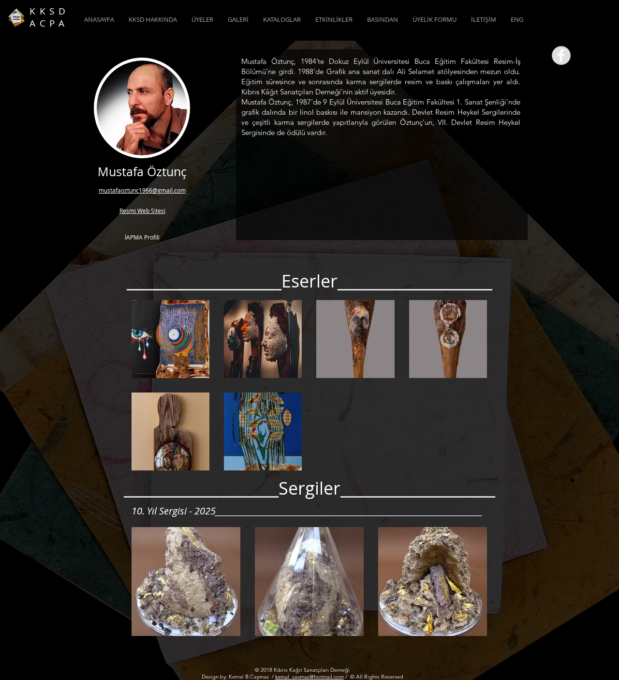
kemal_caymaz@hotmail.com (309, 676)
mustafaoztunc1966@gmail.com (142, 190)
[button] (152, 19)
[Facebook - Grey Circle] (561, 55)
